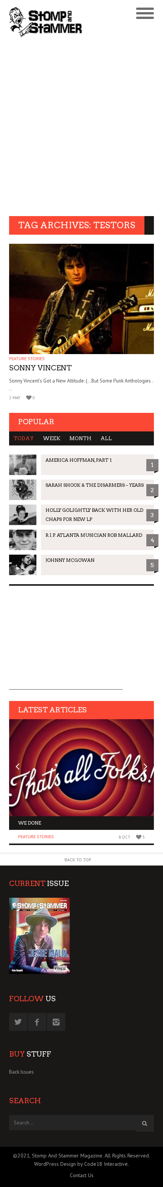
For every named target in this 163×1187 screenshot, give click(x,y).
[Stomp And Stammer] (63, 22)
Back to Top (77, 859)
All (106, 438)
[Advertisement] (81, 127)
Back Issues (21, 1072)
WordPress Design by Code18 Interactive (81, 1163)
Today (24, 438)
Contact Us (82, 1175)
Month (80, 438)
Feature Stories (27, 358)
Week (51, 438)
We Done (29, 823)
